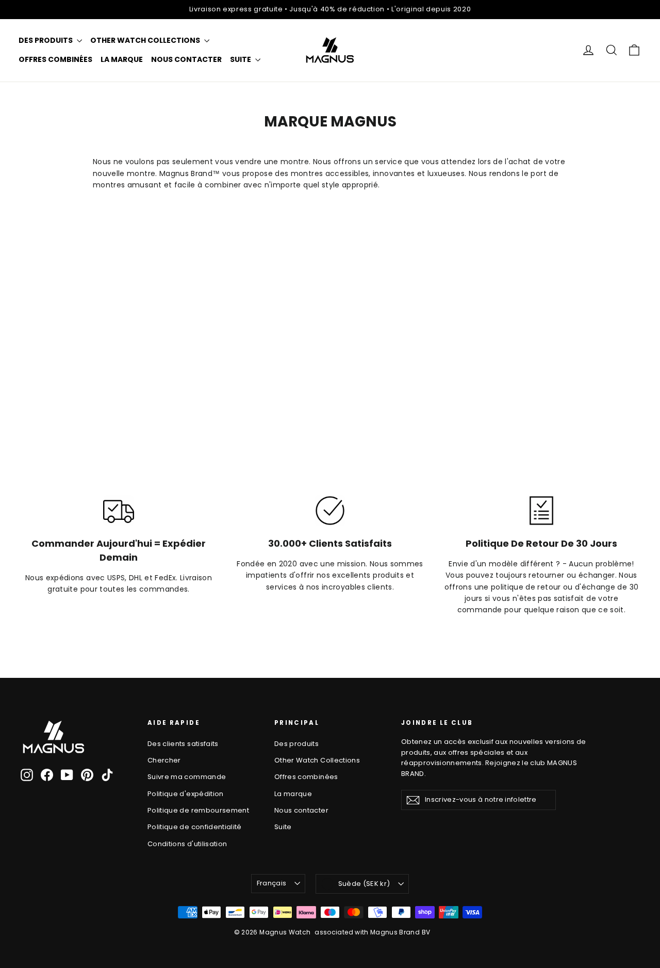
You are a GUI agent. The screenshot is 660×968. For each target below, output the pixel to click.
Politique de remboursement (198, 810)
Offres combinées (55, 59)
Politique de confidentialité (194, 827)
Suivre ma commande (186, 777)
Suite (241, 59)
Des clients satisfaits (183, 744)
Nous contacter (186, 59)
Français (272, 883)
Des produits (46, 40)
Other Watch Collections (146, 40)
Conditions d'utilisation (187, 844)
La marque (122, 59)
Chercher (164, 760)
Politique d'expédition (185, 794)
